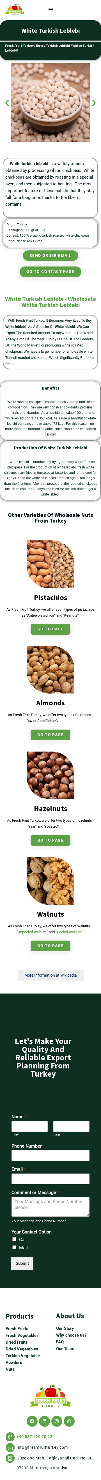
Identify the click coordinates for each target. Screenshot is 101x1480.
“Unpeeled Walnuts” (32, 932)
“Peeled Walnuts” (69, 932)
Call (23, 1239)
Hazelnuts (50, 808)
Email (19, 1169)
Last (56, 1135)
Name (19, 1116)
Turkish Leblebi (58, 45)
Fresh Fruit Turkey (19, 45)
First (15, 1135)
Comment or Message (35, 1192)
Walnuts (50, 914)
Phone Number (28, 1146)
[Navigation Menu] (50, 9)
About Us (70, 1315)
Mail (23, 1247)
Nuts (39, 45)
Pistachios (50, 597)
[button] (7, 103)
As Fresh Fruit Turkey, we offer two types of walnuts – (50, 926)
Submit (22, 1263)
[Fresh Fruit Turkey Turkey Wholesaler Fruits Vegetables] (16, 9)
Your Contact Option (32, 1232)
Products (20, 1316)
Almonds (50, 702)
